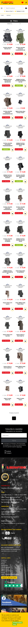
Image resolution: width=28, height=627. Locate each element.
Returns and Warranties (7, 570)
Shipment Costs (5, 569)
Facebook (8, 451)
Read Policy (19, 446)
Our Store (3, 562)
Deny (14, 624)
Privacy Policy (4, 565)
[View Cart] (26, 8)
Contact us (3, 560)
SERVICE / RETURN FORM (9, 577)
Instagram (9, 453)
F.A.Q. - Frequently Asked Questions (10, 574)
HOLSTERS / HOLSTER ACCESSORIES (7, 31)
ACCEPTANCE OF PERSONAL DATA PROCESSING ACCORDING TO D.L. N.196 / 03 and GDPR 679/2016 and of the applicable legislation (14, 445)
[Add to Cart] (12, 54)
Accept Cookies (17, 622)
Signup (14, 440)
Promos (3, 572)
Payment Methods (5, 567)
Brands (3, 563)
